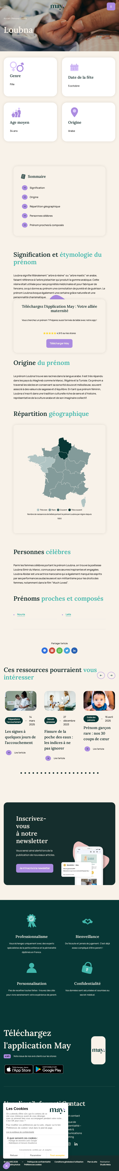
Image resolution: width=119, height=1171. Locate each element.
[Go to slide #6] (41, 773)
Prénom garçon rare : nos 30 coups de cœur (97, 733)
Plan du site (92, 1161)
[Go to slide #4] (33, 773)
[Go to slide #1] (21, 773)
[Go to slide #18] (89, 773)
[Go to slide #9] (53, 773)
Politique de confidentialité (39, 1161)
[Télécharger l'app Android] (48, 1069)
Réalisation (105, 1163)
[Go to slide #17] (85, 773)
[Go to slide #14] (73, 773)
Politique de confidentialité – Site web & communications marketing (72, 1129)
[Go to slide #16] (81, 773)
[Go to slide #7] (45, 773)
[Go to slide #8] (49, 773)
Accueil (7, 18)
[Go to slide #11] (61, 773)
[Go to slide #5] (37, 773)
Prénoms (15, 18)
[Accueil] (57, 6)
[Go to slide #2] (25, 773)
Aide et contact (71, 1115)
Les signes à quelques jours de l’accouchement (20, 737)
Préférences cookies (33, 1164)
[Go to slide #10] (57, 773)
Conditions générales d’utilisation (69, 1161)
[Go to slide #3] (29, 773)
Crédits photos (13, 1164)
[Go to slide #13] (69, 773)
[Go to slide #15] (77, 773)
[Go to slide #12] (65, 773)
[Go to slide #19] (94, 773)
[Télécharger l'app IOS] (18, 1069)
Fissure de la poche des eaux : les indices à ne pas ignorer (58, 740)
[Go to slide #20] (98, 773)
